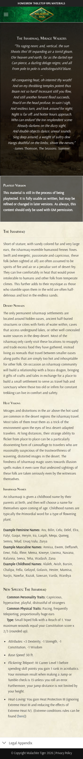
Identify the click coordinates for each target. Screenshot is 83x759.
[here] (21, 716)
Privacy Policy (63, 753)
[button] (6, 14)
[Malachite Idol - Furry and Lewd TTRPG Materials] (41, 14)
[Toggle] (4, 743)
